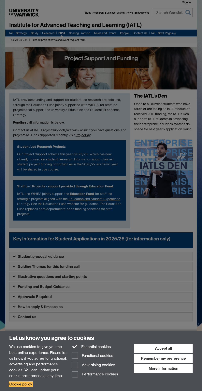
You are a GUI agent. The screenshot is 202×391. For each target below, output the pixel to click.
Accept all (163, 348)
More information (163, 368)
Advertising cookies (98, 365)
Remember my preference (163, 358)
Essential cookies (95, 346)
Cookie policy (20, 384)
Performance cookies (99, 374)
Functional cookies (97, 356)
